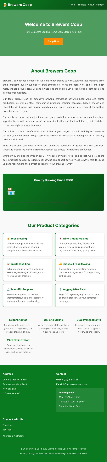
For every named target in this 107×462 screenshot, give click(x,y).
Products (81, 4)
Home (72, 4)
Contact (100, 4)
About (91, 4)
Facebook (8, 425)
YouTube (7, 429)
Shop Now (53, 41)
